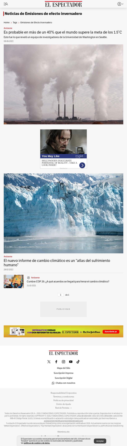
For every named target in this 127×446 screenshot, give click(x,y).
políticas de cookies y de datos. (37, 443)
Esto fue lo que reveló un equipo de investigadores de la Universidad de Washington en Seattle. (55, 37)
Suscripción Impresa (63, 373)
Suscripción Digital (63, 378)
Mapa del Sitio (63, 368)
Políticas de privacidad (63, 400)
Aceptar (100, 441)
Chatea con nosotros (65, 383)
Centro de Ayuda (63, 404)
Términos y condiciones (63, 397)
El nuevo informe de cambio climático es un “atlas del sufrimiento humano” (57, 262)
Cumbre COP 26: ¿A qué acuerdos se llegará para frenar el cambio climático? (68, 281)
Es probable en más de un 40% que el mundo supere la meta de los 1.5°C (63, 32)
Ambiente (8, 28)
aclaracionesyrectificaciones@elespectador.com (63, 421)
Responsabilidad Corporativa (64, 393)
